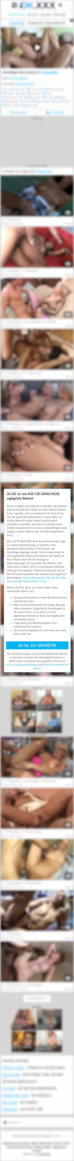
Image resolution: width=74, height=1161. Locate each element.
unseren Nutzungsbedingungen (22, 664)
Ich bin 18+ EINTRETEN (37, 645)
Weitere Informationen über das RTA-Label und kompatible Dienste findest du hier (36, 579)
